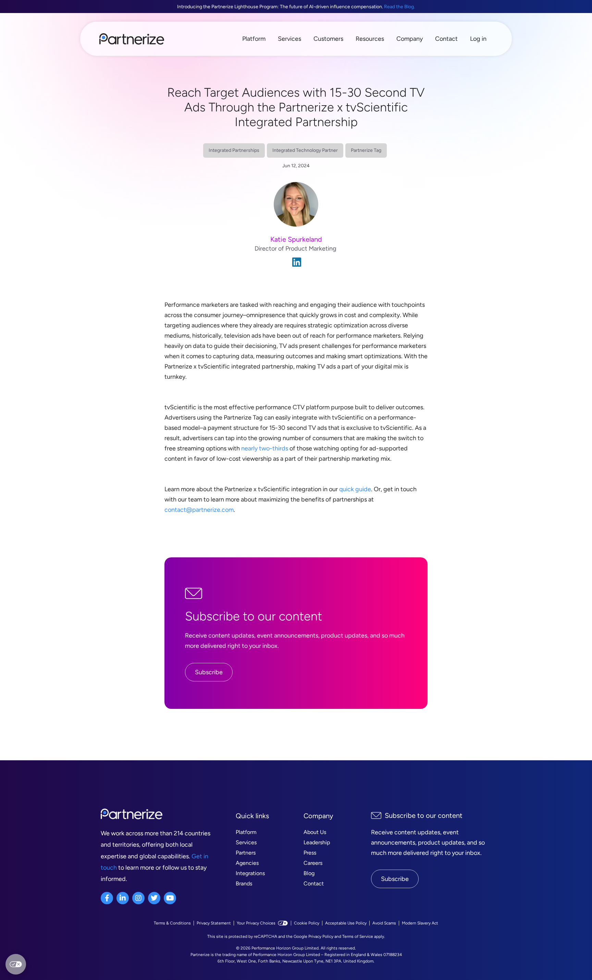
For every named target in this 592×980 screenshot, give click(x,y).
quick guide (355, 489)
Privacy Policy (320, 936)
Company (409, 39)
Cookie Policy (306, 923)
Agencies (247, 863)
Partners (246, 852)
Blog (309, 873)
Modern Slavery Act (420, 923)
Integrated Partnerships (234, 150)
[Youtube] (170, 898)
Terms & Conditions (172, 923)
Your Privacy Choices (256, 923)
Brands (244, 883)
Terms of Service (357, 936)
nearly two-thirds (264, 448)
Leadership (317, 842)
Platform (254, 39)
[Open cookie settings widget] (15, 964)
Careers (313, 863)
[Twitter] (154, 898)
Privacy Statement (214, 923)
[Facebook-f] (107, 898)
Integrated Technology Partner (305, 150)
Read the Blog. (399, 7)
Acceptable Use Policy (346, 923)
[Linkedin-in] (122, 898)
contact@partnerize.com (199, 509)
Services (289, 39)
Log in (478, 39)
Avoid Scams (384, 923)
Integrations (250, 873)
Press (310, 852)
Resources (370, 39)
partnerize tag (366, 150)
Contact (446, 39)
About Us (315, 832)
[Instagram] (138, 898)
